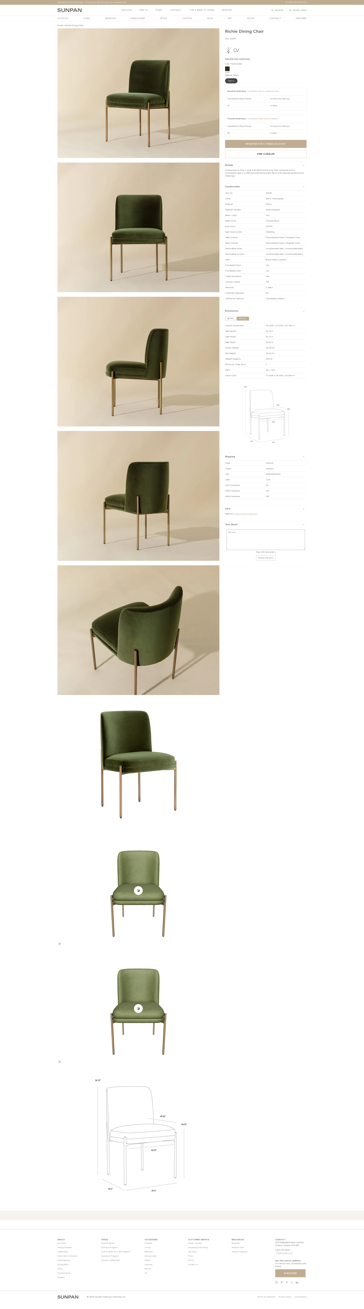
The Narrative (63, 1273)
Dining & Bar (151, 1256)
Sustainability (63, 1260)
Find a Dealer (266, 154)
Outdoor (148, 1243)
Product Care (238, 1247)
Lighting (148, 1264)
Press (60, 1269)
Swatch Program (240, 1252)
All (146, 1273)
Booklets (236, 1243)
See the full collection (237, 59)
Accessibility (301, 1297)
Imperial (243, 318)
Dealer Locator (298, 2)
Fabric (231, 81)
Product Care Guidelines (245, 514)
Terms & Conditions (266, 1297)
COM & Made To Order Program (116, 1252)
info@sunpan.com (284, 1253)
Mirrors (148, 1269)
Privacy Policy (285, 1297)
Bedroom (149, 1252)
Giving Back (63, 1264)
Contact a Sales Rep (110, 1260)
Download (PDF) (265, 558)
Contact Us (193, 1264)
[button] (126, 10)
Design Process (64, 1247)
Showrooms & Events (67, 1256)
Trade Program (108, 1243)
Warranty (192, 1252)
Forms (191, 1260)
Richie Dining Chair (74, 25)
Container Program (110, 1256)
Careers (61, 1277)
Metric (230, 318)
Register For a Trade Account (266, 144)
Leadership (62, 1252)
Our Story (62, 1243)
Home (60, 25)
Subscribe (290, 1273)
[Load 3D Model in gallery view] (59, 944)
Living (147, 1247)
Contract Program (109, 1247)
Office (147, 1260)
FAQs (190, 1256)
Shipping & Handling (198, 1247)
